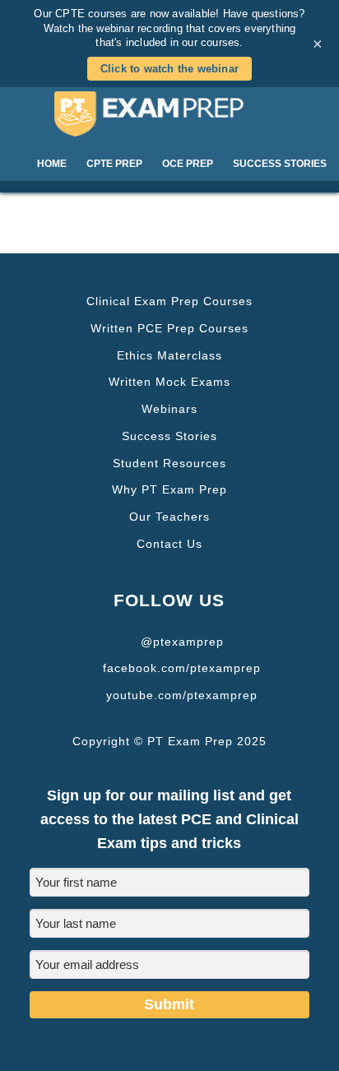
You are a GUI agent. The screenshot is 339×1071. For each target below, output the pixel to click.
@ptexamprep (182, 641)
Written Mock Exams (169, 381)
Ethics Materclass (169, 355)
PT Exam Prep (170, 113)
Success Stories (169, 436)
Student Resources (169, 463)
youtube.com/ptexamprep (182, 695)
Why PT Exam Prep (169, 489)
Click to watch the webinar (169, 69)
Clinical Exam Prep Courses (169, 301)
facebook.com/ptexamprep (182, 668)
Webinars (169, 408)
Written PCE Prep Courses (169, 328)
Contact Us (169, 543)
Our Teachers (169, 516)
